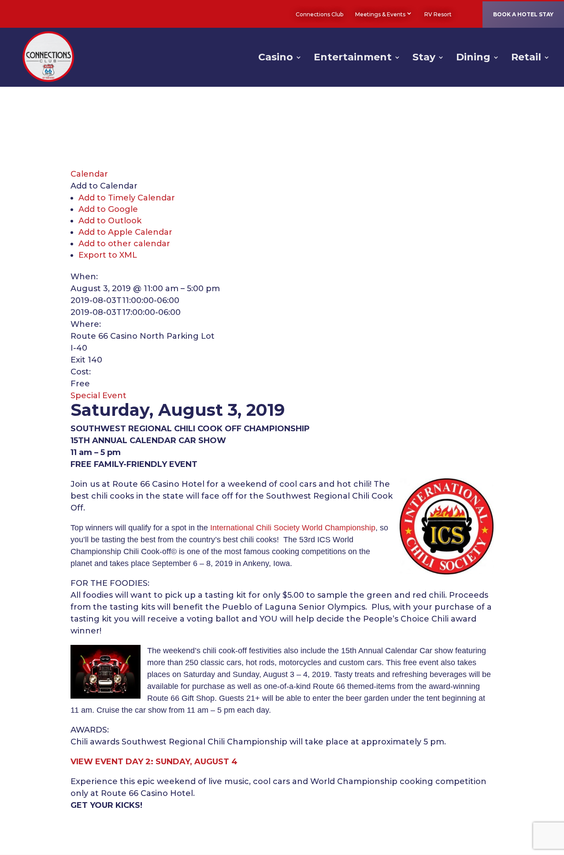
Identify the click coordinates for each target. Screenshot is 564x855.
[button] (103, 186)
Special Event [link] (98, 395)
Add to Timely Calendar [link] (126, 198)
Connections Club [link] (319, 14)
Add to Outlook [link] (109, 221)
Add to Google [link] (108, 209)
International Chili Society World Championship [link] (292, 527)
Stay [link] (423, 58)
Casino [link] (275, 58)
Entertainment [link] (353, 58)
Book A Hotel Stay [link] (523, 14)
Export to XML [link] (107, 255)
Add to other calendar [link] (124, 243)
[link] (463, 14)
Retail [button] (526, 58)
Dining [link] (473, 58)
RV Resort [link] (438, 14)
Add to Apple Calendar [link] (125, 232)
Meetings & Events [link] (380, 14)
